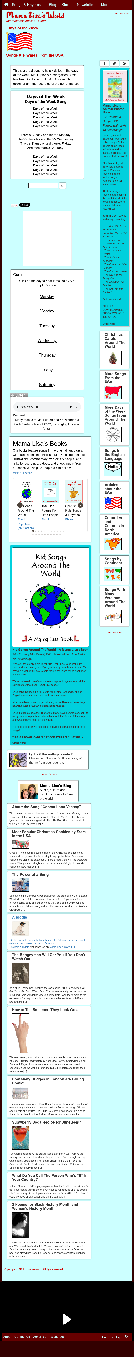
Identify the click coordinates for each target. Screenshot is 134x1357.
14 (39, 535)
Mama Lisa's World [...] (62, 947)
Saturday (47, 384)
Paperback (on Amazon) (26, 526)
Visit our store (22, 473)
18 (51, 535)
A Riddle (24, 947)
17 (48, 535)
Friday (47, 369)
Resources (57, 1336)
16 (45, 535)
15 (42, 535)
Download (19, 415)
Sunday (47, 296)
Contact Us (22, 1336)
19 (54, 535)
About (7, 1336)
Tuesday (47, 325)
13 (36, 535)
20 (57, 535)
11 (63, 531)
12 (33, 535)
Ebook (22, 519)
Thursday (47, 355)
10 (60, 531)
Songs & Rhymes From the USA (35, 55)
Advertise (39, 1336)
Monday (47, 311)
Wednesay (47, 340)
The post (14, 947)
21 (60, 535)
